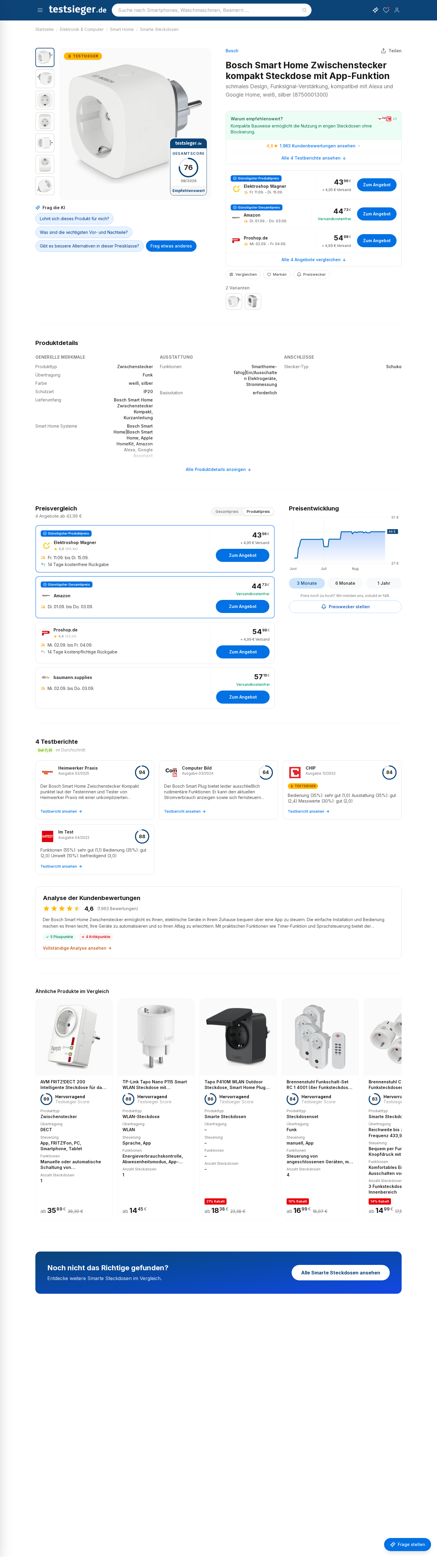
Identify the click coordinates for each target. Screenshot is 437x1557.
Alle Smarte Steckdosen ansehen (340, 1273)
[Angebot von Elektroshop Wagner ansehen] (313, 185)
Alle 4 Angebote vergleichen (311, 259)
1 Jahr (384, 583)
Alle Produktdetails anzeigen (216, 469)
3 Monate (307, 583)
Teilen (395, 50)
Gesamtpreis (227, 511)
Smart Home (122, 29)
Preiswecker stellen (349, 606)
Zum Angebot (377, 184)
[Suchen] (304, 10)
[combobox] (212, 10)
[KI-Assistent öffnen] (375, 10)
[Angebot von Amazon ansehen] (313, 214)
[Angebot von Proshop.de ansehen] (313, 240)
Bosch (232, 50)
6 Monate (345, 583)
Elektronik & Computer (82, 29)
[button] (135, 124)
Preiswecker (314, 274)
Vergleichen (246, 274)
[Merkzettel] (386, 10)
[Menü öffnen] (40, 10)
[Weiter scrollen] (399, 1105)
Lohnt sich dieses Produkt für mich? (74, 218)
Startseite (44, 29)
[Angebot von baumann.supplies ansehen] (155, 688)
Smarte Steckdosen (159, 29)
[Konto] (397, 10)
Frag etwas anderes (171, 245)
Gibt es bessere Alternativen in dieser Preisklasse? (89, 245)
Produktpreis (258, 511)
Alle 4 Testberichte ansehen (311, 157)
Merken (280, 274)
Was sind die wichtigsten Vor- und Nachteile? (84, 232)
